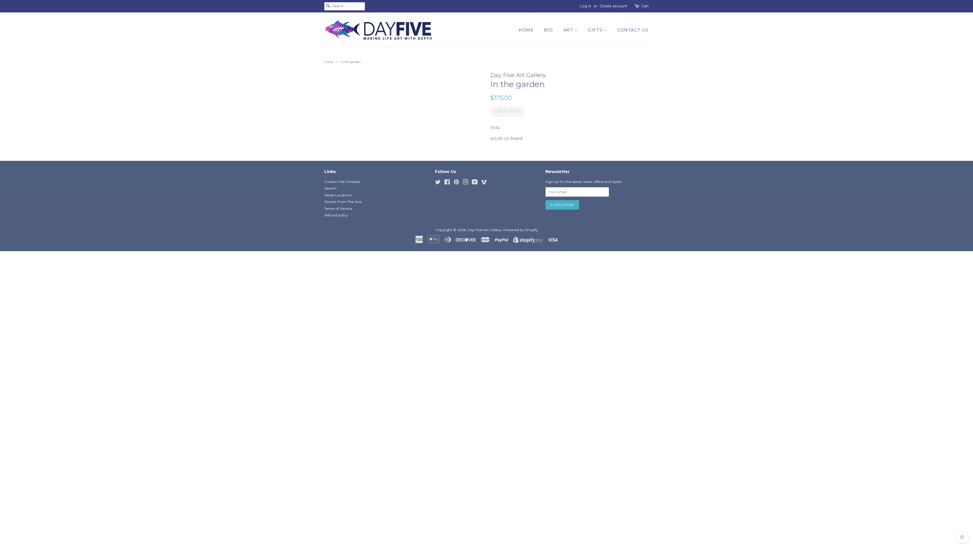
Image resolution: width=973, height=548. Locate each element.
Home (526, 30)
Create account (613, 6)
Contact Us (633, 30)
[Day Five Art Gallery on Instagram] (465, 183)
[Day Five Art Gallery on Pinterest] (456, 183)
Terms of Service (338, 209)
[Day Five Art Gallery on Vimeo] (484, 183)
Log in (585, 6)
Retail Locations (338, 195)
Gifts (596, 30)
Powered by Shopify (520, 230)
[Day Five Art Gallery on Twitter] (438, 183)
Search (330, 188)
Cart (645, 6)
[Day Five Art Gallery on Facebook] (447, 183)
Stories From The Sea (342, 202)
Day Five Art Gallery (484, 230)
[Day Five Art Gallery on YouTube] (475, 183)
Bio (548, 30)
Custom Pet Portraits (342, 182)
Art (569, 30)
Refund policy (336, 215)
